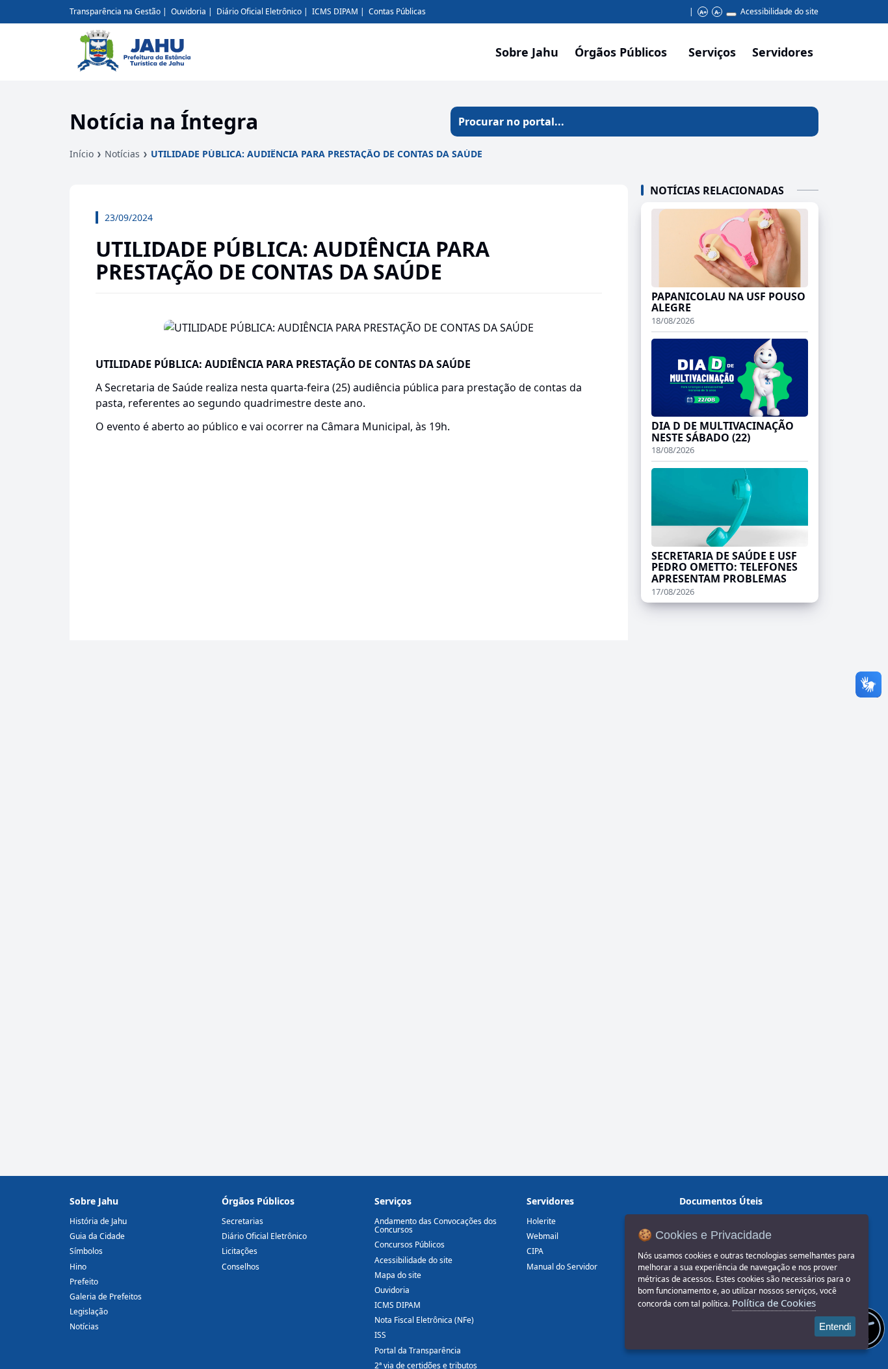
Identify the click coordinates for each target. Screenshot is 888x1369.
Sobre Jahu (526, 52)
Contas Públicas (397, 11)
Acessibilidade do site (779, 11)
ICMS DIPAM (335, 11)
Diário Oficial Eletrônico (259, 11)
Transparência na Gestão (115, 11)
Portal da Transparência (417, 1350)
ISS (380, 1334)
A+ (703, 12)
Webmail (542, 1236)
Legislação (89, 1311)
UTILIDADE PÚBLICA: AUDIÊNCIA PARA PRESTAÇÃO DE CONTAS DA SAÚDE (316, 154)
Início (82, 154)
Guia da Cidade (97, 1236)
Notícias (122, 154)
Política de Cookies (774, 1302)
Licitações (239, 1251)
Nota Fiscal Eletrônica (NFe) (424, 1319)
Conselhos (240, 1266)
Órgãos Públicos (258, 1201)
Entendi (835, 1326)
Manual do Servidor (562, 1266)
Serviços (712, 52)
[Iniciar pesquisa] (803, 122)
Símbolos (86, 1251)
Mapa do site (397, 1275)
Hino (78, 1266)
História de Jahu (98, 1221)
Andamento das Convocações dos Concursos (435, 1225)
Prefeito (84, 1281)
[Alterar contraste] (731, 14)
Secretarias (242, 1221)
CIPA (535, 1251)
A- (717, 12)
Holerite (541, 1221)
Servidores (550, 1201)
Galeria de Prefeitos (106, 1296)
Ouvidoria (188, 11)
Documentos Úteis (721, 1201)
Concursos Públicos (409, 1244)
